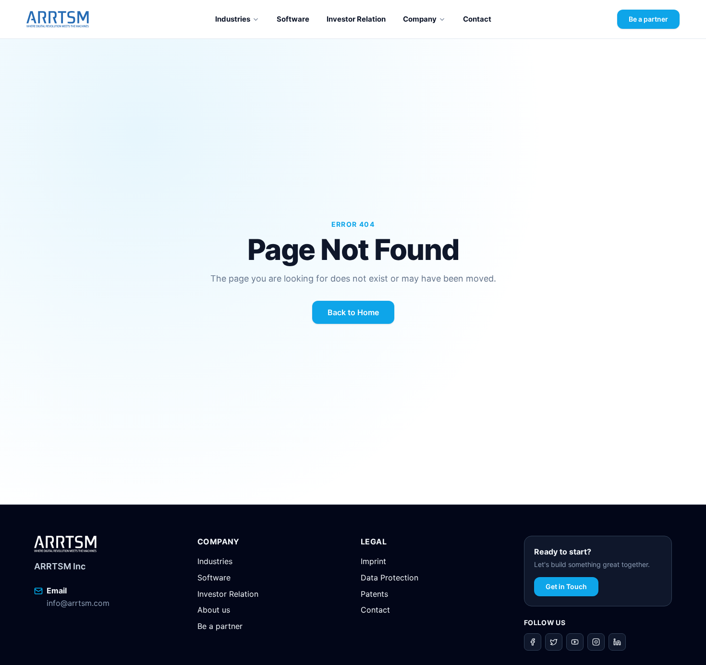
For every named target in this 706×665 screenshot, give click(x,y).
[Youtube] (575, 642)
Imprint (373, 561)
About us (213, 610)
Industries (232, 19)
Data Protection (389, 577)
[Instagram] (596, 642)
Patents (374, 594)
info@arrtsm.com (78, 603)
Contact (477, 19)
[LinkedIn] (617, 642)
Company (420, 19)
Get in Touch (566, 586)
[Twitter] (553, 642)
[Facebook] (532, 642)
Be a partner (648, 19)
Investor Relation (356, 19)
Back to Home (353, 312)
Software (293, 19)
